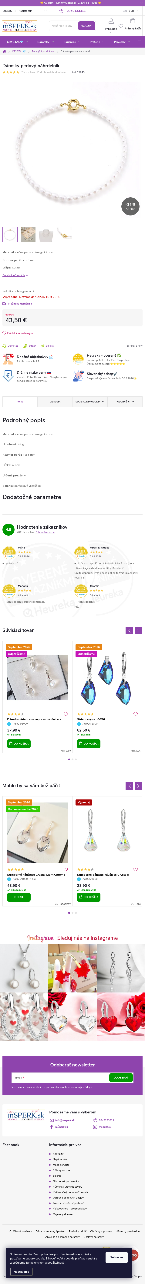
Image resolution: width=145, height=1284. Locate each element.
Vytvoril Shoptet (134, 1276)
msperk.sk (105, 1127)
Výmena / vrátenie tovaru (67, 1187)
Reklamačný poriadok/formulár (71, 1192)
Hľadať (86, 26)
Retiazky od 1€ (77, 1231)
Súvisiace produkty (88, 401)
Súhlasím (116, 1257)
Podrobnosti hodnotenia (51, 72)
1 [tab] (69, 759)
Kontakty (7, 11)
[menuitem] (17, 42)
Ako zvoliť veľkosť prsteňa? (68, 1203)
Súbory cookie (61, 1170)
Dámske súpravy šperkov (50, 1231)
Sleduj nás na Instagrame (87, 938)
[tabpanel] (37, 697)
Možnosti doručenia (20, 303)
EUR (131, 11)
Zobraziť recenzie (45, 532)
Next (138, 630)
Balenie (57, 1176)
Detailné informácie (13, 275)
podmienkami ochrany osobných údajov (69, 1087)
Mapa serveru (61, 1165)
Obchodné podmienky (66, 1181)
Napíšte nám (25, 11)
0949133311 (106, 1120)
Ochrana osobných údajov (68, 1197)
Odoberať (121, 1077)
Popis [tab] (20, 401)
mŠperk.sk (61, 1127)
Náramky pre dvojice (128, 1231)
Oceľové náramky (93, 1237)
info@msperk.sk (65, 1120)
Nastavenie (21, 1272)
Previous (129, 630)
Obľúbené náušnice (20, 1231)
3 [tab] (76, 759)
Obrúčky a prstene (101, 1231)
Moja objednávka (62, 1214)
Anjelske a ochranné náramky (62, 1237)
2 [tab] (72, 759)
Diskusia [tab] (55, 401)
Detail (19, 897)
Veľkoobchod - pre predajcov (70, 1208)
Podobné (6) (123, 401)
